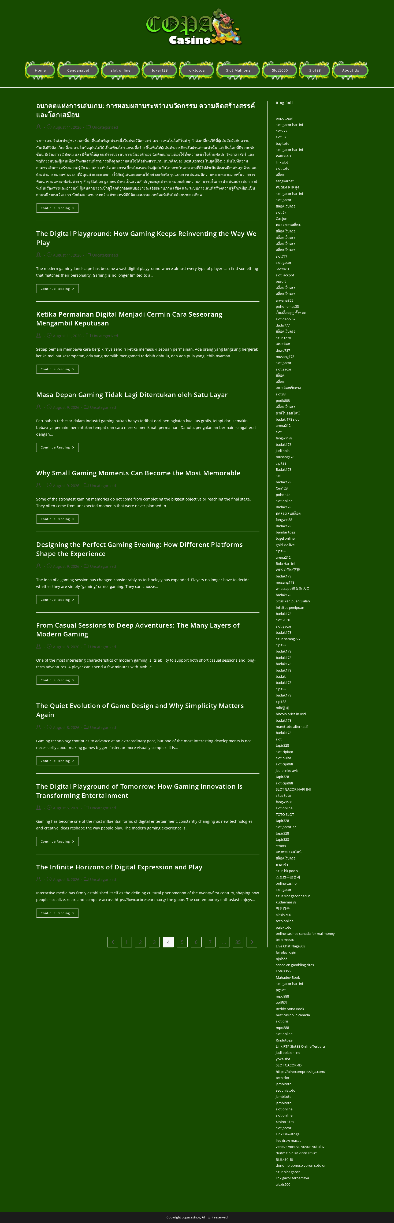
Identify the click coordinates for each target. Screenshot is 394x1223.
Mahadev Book (288, 977)
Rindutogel (284, 1040)
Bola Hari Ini (285, 563)
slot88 (280, 394)
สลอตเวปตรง (285, 206)
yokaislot (283, 1059)
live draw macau (289, 1140)
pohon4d (283, 494)
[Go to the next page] (252, 942)
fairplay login (286, 952)
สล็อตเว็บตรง (285, 231)
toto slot (282, 1077)
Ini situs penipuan (290, 607)
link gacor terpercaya (292, 1178)
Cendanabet (78, 70)
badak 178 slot (287, 419)
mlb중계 (282, 707)
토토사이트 (284, 1159)
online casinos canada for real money (305, 933)
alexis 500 (283, 914)
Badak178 (283, 469)
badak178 (283, 444)
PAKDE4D (283, 156)
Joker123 (160, 70)
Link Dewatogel (288, 1134)
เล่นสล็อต (283, 344)
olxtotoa (197, 70)
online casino (286, 883)
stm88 (281, 845)
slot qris (282, 1021)
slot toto (282, 168)
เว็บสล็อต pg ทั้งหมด (291, 312)
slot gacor (283, 199)
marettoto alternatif (292, 726)
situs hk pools (287, 870)
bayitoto (282, 143)
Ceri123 (282, 488)
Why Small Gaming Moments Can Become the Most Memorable (138, 472)
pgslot (281, 989)
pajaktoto (283, 927)
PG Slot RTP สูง (287, 187)
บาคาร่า (282, 864)
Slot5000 (280, 70)
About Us (350, 70)
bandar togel (286, 532)
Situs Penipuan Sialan (293, 601)
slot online (121, 70)
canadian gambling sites (295, 964)
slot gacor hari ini (289, 124)
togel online (285, 538)
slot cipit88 (284, 751)
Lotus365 (283, 971)
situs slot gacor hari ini (293, 896)
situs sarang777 (288, 638)
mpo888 (282, 996)
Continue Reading (60, 206)
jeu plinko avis (287, 770)
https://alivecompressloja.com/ (300, 1071)
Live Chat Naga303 (290, 946)
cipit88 (281, 463)
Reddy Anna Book (290, 1008)
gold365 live (285, 544)
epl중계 (282, 1002)
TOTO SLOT (285, 814)
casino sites (285, 1121)
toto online (284, 920)
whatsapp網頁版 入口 (293, 588)
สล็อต (280, 174)
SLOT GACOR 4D (289, 1065)
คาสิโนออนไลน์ (288, 413)
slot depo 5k (285, 319)
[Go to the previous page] (112, 942)
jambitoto (284, 1083)
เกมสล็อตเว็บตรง (288, 388)
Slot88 (315, 70)
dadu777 (283, 325)
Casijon (281, 218)
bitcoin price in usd (291, 713)
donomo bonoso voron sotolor (301, 1165)
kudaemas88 (286, 902)
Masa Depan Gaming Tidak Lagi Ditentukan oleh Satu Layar (132, 394)
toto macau (285, 939)
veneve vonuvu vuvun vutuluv (300, 1146)
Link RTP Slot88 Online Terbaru (300, 1046)
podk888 (283, 400)
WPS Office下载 (288, 569)
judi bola (282, 450)
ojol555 (281, 958)
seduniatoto (285, 1090)
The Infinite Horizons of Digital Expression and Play (119, 866)
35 (238, 942)
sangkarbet (285, 181)
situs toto (283, 337)
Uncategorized (105, 127)
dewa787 (283, 350)
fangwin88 (284, 438)
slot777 (281, 130)
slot (279, 431)
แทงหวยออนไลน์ (289, 852)
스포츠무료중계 (288, 876)
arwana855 (284, 300)
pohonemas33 (287, 306)
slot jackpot (285, 275)
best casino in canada (293, 1015)
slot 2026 (283, 619)
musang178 (285, 356)
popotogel (284, 118)
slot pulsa (283, 757)
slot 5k (281, 137)
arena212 (283, 425)
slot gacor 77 (286, 826)
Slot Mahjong (238, 70)
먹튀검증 (283, 908)
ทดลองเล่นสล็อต (288, 225)
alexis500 (283, 1184)
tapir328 (282, 745)
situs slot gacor (288, 1171)
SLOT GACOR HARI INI (293, 789)
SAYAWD (282, 268)
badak (281, 676)
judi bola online (288, 1052)
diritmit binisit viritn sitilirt (296, 1153)
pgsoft (281, 281)
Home (40, 70)
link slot (282, 162)
